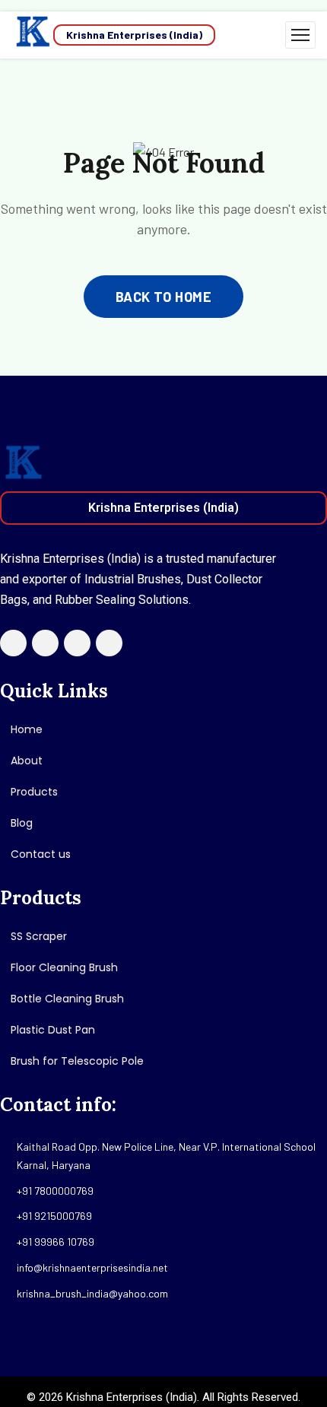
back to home (163, 296)
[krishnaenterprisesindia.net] (32, 35)
